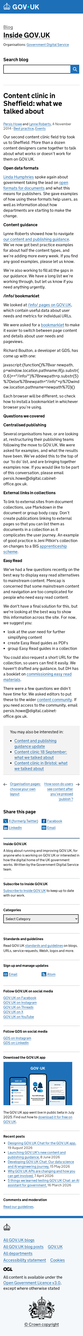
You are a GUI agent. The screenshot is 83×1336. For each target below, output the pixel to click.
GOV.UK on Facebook (19, 998)
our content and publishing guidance (36, 239)
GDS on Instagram (17, 1038)
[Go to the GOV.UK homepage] (21, 7)
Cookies (57, 1260)
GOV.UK (55, 1246)
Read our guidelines (18, 1207)
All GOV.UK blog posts (23, 1246)
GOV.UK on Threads (18, 1007)
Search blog (15, 59)
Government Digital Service (48, 44)
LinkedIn (15, 828)
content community (54, 699)
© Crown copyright (41, 1324)
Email (51, 828)
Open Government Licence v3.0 (31, 1282)
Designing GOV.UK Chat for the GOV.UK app (41, 1143)
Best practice (24, 128)
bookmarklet (52, 324)
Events (40, 128)
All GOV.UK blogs (19, 1240)
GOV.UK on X (13, 1012)
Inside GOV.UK (26, 35)
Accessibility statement (24, 1260)
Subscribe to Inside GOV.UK (24, 891)
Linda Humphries (18, 176)
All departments (18, 1253)
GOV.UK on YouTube (18, 1017)
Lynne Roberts (40, 124)
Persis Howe (12, 124)
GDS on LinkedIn (16, 1043)
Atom (51, 974)
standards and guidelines (44, 945)
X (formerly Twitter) (23, 821)
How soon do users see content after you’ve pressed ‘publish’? (58, 791)
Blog (8, 27)
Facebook (54, 821)
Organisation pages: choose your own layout (25, 789)
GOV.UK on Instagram (20, 1002)
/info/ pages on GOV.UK (49, 304)
